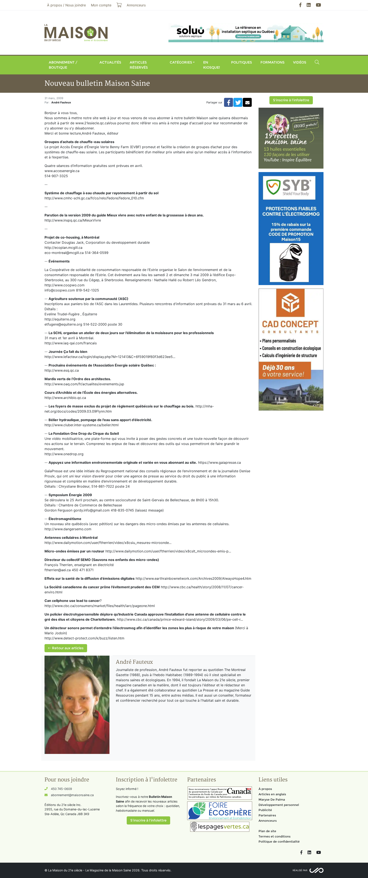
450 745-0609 (61, 789)
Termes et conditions (274, 836)
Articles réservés (139, 65)
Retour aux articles (67, 648)
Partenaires (267, 815)
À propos (265, 789)
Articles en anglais (272, 794)
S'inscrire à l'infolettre (291, 100)
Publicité (265, 810)
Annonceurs (268, 821)
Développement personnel (279, 805)
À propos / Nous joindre (66, 5)
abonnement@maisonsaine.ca (72, 795)
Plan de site (267, 831)
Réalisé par (300, 870)
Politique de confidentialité (279, 841)
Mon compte (101, 5)
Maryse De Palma (272, 799)
